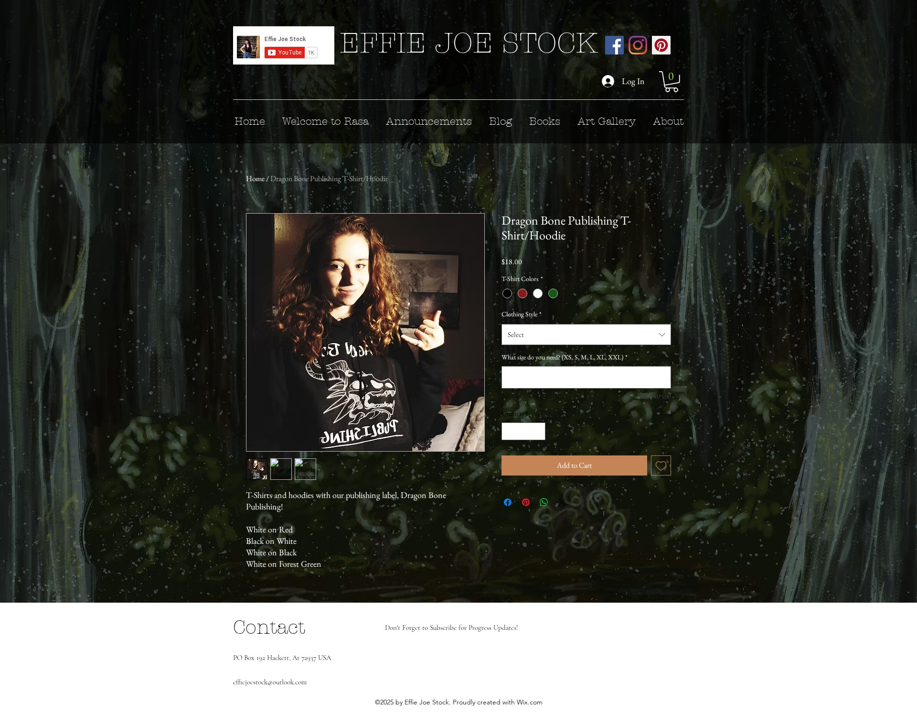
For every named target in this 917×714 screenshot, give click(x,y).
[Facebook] (614, 45)
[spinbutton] (523, 431)
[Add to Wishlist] (661, 465)
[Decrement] (509, 431)
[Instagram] (638, 45)
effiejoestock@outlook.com (270, 682)
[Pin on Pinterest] (526, 502)
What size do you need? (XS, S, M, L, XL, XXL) (564, 357)
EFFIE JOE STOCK (469, 43)
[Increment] (538, 431)
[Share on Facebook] (507, 502)
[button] (671, 81)
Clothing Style (521, 314)
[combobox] (586, 334)
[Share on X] (562, 502)
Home (255, 178)
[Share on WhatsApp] (544, 502)
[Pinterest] (661, 45)
